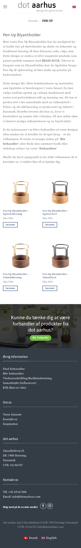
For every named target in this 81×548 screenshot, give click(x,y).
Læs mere (10, 225)
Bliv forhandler (13, 373)
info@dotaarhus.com (26, 497)
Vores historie (12, 414)
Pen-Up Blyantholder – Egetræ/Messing (16, 212)
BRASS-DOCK (51, 61)
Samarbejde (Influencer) (19, 383)
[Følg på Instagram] (50, 506)
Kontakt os (10, 419)
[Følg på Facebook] (43, 506)
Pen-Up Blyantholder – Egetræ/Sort (55, 212)
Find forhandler (14, 369)
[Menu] (5, 6)
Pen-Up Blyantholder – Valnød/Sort (55, 276)
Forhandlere (48, 148)
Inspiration (10, 424)
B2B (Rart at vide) (14, 388)
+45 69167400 (17, 492)
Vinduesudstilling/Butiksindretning (27, 378)
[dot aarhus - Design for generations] (40, 7)
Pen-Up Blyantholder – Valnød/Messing (16, 276)
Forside (33, 21)
